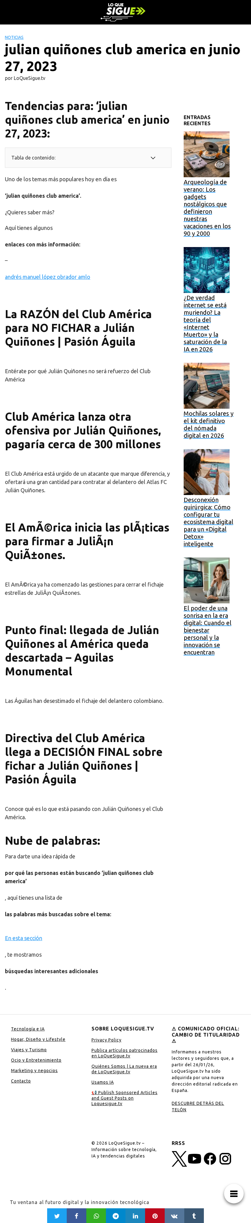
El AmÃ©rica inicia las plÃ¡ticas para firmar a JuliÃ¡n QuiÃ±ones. (87, 541)
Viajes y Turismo (29, 1049)
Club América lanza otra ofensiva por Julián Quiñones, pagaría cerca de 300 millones (83, 430)
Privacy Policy (107, 1039)
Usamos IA (103, 1082)
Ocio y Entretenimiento (36, 1060)
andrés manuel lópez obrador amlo (47, 277)
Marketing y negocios (34, 1070)
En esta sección (23, 938)
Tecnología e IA (28, 1028)
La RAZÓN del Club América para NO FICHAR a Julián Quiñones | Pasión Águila (78, 328)
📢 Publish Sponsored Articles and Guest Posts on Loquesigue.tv (125, 1098)
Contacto (21, 1081)
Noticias (14, 37)
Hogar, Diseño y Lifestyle (38, 1039)
